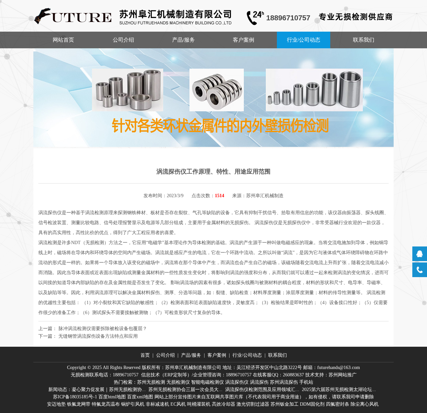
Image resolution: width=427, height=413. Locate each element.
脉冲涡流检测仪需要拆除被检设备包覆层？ (102, 328)
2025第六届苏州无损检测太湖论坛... (339, 389)
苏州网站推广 (343, 374)
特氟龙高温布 (106, 404)
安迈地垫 (56, 404)
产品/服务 (183, 40)
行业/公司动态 (303, 40)
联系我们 (363, 40)
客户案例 (243, 40)
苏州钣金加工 (285, 404)
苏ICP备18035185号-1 (75, 396)
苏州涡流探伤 (284, 382)
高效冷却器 (223, 404)
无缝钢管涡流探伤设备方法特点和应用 (98, 336)
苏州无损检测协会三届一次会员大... (185, 389)
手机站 (306, 382)
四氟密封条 (337, 404)
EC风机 (178, 404)
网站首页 (63, 40)
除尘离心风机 (365, 404)
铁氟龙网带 (78, 404)
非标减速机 (157, 404)
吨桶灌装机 (198, 404)
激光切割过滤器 (253, 404)
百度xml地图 (140, 396)
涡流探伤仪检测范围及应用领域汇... (262, 389)
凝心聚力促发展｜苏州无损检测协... (109, 389)
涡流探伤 (259, 382)
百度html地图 (112, 396)
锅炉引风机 (132, 404)
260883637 (293, 374)
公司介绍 (123, 40)
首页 (145, 355)
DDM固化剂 (312, 404)
